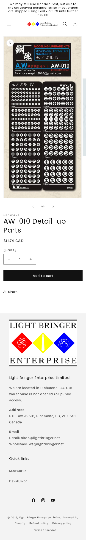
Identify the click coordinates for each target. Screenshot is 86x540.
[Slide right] (53, 207)
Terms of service (45, 530)
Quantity (9, 250)
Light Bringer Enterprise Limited (40, 517)
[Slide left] (33, 207)
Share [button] (13, 292)
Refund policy (38, 523)
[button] (9, 24)
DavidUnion (18, 481)
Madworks (17, 471)
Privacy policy (61, 523)
